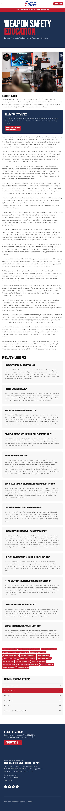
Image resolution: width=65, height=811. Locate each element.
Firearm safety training (23, 667)
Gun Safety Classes (9, 691)
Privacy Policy (15, 802)
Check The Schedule (13, 128)
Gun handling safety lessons (39, 661)
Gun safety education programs (11, 655)
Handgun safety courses (9, 667)
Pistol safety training (23, 652)
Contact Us (58, 4)
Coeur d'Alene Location (11, 775)
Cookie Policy (23, 802)
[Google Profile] (5, 786)
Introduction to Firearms (10, 686)
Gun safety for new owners (9, 652)
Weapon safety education (46, 664)
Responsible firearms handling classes (12, 649)
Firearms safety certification (23, 661)
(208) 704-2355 (28, 735)
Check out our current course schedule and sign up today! (32, 9)
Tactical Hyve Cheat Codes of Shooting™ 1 (15, 711)
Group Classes (8, 706)
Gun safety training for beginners (27, 658)
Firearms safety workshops (44, 658)
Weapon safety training (43, 655)
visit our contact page (11, 737)
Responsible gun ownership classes (29, 664)
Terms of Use (7, 802)
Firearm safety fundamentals (28, 655)
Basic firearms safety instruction (11, 664)
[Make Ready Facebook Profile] (17, 786)
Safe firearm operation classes (38, 652)
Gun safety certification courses (31, 649)
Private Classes (8, 696)
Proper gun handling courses (10, 658)
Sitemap (30, 802)
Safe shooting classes (8, 661)
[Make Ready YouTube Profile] (9, 786)
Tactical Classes (8, 701)
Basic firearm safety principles (49, 649)
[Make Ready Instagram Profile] (13, 786)
